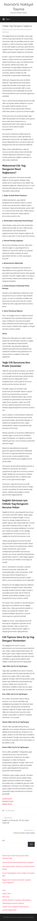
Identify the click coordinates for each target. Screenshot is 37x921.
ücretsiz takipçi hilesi (9, 910)
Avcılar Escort (7, 798)
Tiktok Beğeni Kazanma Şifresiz (13, 903)
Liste (4, 890)
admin (29, 29)
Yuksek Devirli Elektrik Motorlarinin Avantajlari (18, 862)
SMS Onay (6, 897)
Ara (3, 840)
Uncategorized (10, 810)
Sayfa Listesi (6, 893)
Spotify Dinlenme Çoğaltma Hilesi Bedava (16, 900)
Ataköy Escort (7, 804)
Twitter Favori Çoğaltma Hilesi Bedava (15, 907)
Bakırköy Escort (7, 801)
